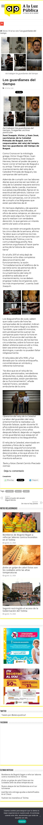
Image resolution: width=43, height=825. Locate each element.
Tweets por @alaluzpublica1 (13, 715)
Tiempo (26, 491)
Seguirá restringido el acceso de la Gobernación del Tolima (20, 609)
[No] (40, 816)
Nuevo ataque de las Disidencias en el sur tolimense (19, 787)
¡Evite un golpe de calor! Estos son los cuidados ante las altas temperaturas (20, 570)
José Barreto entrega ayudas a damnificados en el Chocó (20, 793)
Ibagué (18, 491)
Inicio (4, 31)
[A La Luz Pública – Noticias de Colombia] (21, 9)
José (6, 24)
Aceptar (22, 821)
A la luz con (14, 31)
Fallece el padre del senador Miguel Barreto (15, 498)
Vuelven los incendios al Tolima (14, 798)
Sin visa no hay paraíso (29, 502)
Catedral (10, 491)
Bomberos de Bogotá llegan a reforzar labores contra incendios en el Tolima (20, 537)
